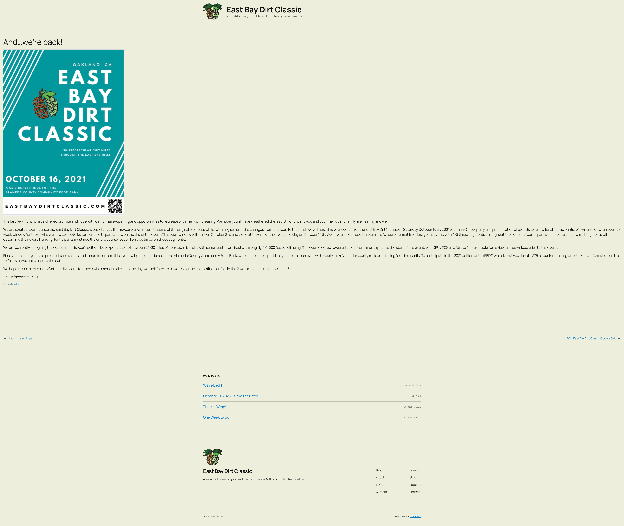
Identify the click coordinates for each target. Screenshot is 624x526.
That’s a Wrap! (214, 407)
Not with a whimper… (21, 338)
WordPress (415, 516)
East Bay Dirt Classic (264, 9)
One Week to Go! (216, 417)
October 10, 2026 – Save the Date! (230, 396)
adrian (17, 284)
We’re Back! (212, 385)
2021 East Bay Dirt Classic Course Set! (591, 338)
